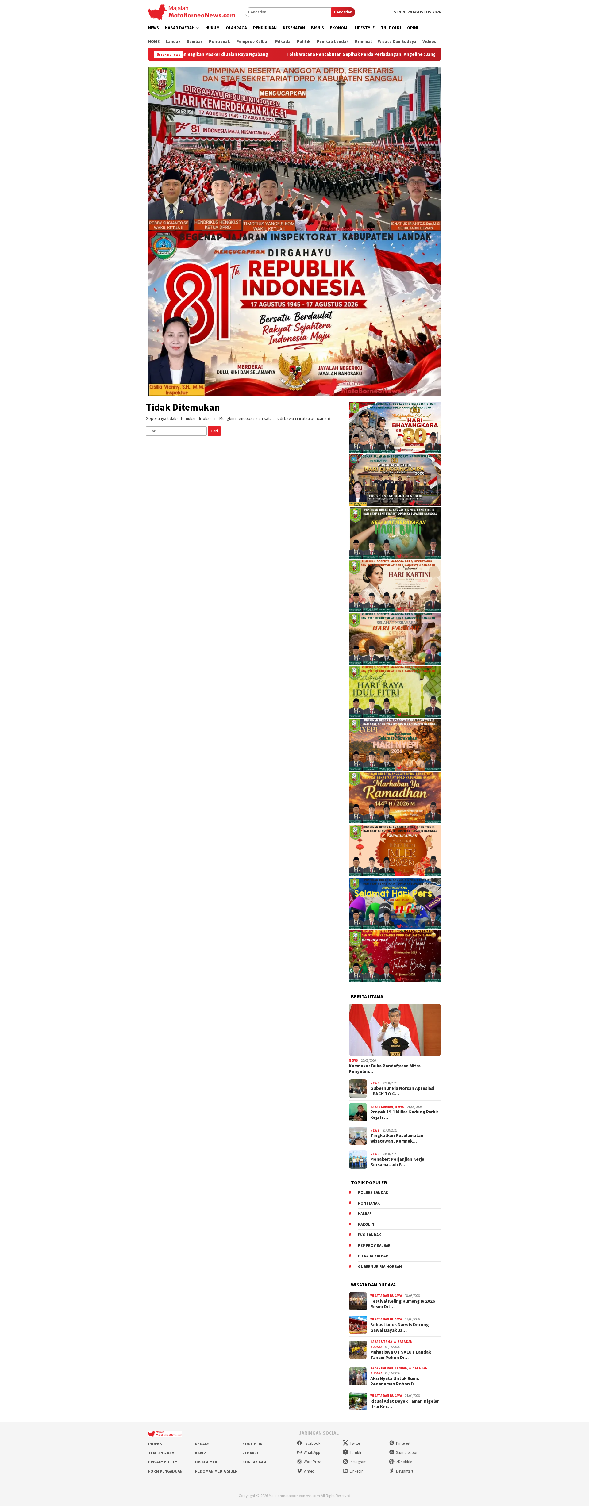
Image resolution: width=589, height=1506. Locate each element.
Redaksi (203, 1444)
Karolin (366, 1224)
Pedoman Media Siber (216, 1471)
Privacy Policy (162, 1462)
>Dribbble (404, 1461)
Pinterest (403, 1443)
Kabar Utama (381, 1341)
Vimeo (309, 1471)
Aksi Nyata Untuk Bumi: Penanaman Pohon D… (394, 1381)
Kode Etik (252, 1444)
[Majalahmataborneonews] (191, 11)
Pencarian (343, 12)
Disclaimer (206, 1462)
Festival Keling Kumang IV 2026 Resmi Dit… (402, 1303)
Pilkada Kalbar (373, 1256)
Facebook (312, 1443)
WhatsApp (312, 1452)
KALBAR (365, 1213)
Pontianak (369, 1203)
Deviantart (404, 1471)
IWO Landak (369, 1234)
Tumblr (355, 1452)
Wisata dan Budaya (386, 1295)
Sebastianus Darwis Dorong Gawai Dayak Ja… (399, 1327)
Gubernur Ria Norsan (380, 1266)
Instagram (358, 1461)
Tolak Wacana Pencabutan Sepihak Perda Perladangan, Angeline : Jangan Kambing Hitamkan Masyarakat (311, 54)
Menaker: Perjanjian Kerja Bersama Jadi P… (397, 1161)
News (353, 1060)
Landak (401, 1368)
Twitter (355, 1443)
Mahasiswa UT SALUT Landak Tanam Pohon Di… (400, 1354)
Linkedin (357, 1471)
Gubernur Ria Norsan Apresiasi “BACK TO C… (402, 1091)
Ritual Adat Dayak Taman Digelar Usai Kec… (404, 1403)
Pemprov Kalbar (374, 1245)
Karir (200, 1453)
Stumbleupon (407, 1452)
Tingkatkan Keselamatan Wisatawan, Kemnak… (396, 1138)
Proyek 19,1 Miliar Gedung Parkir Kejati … (404, 1114)
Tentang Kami (162, 1453)
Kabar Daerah (381, 1107)
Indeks (155, 1444)
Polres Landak (373, 1192)
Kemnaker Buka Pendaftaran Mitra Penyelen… (385, 1068)
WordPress (312, 1461)
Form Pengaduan (165, 1471)
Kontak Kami (255, 1462)
